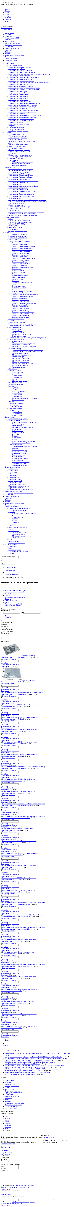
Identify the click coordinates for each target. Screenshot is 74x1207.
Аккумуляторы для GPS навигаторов (20, 70)
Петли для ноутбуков (19, 336)
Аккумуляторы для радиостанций (19, 101)
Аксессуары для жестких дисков (19, 220)
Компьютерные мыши (12, 48)
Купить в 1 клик (6, 664)
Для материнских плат (19, 391)
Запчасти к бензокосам (19, 244)
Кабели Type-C (13, 470)
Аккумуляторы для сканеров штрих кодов (22, 107)
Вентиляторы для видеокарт (17, 236)
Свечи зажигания (18, 279)
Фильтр (3, 621)
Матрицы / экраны (14, 348)
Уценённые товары (11, 60)
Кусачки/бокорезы (18, 425)
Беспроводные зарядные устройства (20, 170)
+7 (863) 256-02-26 (7, 1152)
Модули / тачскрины (15, 370)
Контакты (8, 19)
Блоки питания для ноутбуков (18, 182)
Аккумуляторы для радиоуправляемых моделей (24, 103)
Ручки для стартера (18, 277)
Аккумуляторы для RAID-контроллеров (21, 72)
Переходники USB (14, 482)
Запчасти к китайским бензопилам (23, 258)
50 (23, 592)
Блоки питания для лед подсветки (19, 179)
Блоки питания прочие (16, 198)
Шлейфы (11, 410)
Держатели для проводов (16, 143)
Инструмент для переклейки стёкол (24, 422)
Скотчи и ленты (13, 531)
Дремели (15, 448)
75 (27, 590)
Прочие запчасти (18, 274)
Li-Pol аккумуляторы (15, 65)
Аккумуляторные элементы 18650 (19, 67)
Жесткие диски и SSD (12, 38)
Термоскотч (16, 538)
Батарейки (11, 126)
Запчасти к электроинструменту (23, 267)
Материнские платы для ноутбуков (23, 343)
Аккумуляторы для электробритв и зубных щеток (24, 115)
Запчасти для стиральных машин (23, 313)
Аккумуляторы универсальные (18, 124)
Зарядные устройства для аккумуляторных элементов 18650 (28, 201)
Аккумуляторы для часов (16, 113)
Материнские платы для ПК (21, 344)
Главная (7, 9)
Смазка (10, 539)
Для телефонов (17, 331)
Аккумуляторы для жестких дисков (20, 79)
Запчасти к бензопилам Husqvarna (23, 246)
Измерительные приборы (20, 451)
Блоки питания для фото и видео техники (22, 191)
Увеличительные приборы (21, 443)
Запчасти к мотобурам (19, 262)
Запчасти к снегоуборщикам (21, 263)
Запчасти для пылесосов (20, 310)
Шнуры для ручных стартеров (22, 291)
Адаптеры (15, 388)
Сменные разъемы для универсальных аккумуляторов (26, 212)
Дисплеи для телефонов (20, 353)
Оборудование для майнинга (14, 55)
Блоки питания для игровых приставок (21, 176)
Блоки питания (10, 36)
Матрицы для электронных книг (23, 363)
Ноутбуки (8, 53)
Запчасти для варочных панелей (23, 296)
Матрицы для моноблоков (20, 360)
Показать (8, 616)
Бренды (7, 16)
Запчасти (8, 40)
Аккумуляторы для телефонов (18, 108)
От (2, 612)
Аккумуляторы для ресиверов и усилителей (22, 105)
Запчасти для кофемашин (20, 300)
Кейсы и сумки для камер (16, 148)
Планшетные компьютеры (13, 57)
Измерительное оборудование (18, 419)
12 (10, 599)
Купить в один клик (22, 1187)
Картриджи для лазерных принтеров (20, 493)
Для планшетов (17, 375)
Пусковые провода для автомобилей (20, 157)
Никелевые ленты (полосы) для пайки (24, 513)
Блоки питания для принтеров (18, 188)
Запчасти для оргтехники (20, 307)
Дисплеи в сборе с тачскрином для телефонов (27, 351)
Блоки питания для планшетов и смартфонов (23, 186)
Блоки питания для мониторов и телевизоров (23, 181)
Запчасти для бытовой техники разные (25, 294)
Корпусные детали (14, 327)
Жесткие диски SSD (15, 227)
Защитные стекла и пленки (17, 146)
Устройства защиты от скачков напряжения (22, 215)
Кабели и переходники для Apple (19, 207)
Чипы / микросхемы (15, 408)
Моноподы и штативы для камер (19, 150)
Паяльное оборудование (20, 458)
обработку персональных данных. (23, 1185)
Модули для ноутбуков (19, 381)
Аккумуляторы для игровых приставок (21, 81)
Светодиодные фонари (19, 165)
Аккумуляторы (9, 33)
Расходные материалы (12, 58)
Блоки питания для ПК (16, 184)
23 (22, 606)
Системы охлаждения (15, 403)
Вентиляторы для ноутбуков (17, 238)
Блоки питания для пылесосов (18, 189)
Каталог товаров (6, 28)
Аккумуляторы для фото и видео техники (22, 112)
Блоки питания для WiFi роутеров (19, 174)
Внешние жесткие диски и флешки (20, 222)
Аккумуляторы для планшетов (18, 94)
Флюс (14, 524)
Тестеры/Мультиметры (19, 463)
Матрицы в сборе (18, 357)
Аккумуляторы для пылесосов (18, 98)
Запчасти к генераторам (20, 255)
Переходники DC (14, 210)
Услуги (7, 14)
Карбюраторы (16, 269)
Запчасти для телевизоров (20, 315)
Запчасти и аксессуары (19, 450)
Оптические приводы (15, 384)
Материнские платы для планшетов (24, 346)
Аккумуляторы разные (15, 122)
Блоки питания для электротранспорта (21, 196)
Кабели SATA (13, 469)
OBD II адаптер (17, 407)
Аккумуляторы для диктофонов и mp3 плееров (23, 77)
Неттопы (8, 52)
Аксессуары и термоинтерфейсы (19, 508)
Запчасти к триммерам (19, 265)
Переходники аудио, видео (17, 484)
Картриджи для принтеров (13, 45)
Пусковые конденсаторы (20, 275)
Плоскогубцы (16, 438)
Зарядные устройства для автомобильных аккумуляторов (27, 200)
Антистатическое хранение (17, 510)
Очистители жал (17, 517)
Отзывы (7, 11)
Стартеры (15, 281)
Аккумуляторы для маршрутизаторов (20, 86)
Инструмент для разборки (20, 424)
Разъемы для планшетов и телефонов (24, 398)
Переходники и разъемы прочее (18, 486)
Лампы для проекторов (16, 339)
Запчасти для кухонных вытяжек (23, 301)
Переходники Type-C (15, 481)
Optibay (10, 219)
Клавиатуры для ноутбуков (17, 322)
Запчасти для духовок (19, 298)
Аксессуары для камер (15, 139)
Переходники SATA (15, 479)
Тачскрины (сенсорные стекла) (18, 551)
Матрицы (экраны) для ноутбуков (23, 355)
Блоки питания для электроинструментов (22, 193)
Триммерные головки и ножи (22, 282)
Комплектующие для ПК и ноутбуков (20, 325)
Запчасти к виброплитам (20, 253)
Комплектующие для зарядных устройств (22, 324)
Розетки (11, 401)
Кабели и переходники (12, 43)
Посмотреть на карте (8, 1144)
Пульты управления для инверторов (20, 155)
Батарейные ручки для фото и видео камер (22, 141)
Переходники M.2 (14, 477)
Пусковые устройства (15, 158)
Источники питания (19, 453)
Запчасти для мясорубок (20, 305)
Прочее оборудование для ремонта (23, 441)
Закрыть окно (5, 1189)
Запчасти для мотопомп (20, 243)
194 (13, 593)
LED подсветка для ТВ (16, 134)
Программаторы (17, 460)
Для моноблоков (17, 372)
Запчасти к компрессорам (20, 260)
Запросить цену (18, 1203)
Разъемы (11, 386)
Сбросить (8, 617)
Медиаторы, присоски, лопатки (22, 427)
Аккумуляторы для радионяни (18, 100)
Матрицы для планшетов (20, 362)
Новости (7, 21)
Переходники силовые (15, 488)
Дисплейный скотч (18, 534)
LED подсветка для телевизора (22, 162)
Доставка (8, 17)
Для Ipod (15, 389)
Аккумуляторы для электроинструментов (22, 117)
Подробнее (4, 663)
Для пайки (11, 512)
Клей (10, 525)
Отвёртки (15, 434)
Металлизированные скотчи (21, 536)
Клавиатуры (9, 46)
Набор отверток (17, 431)
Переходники (12, 475)
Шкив (14, 289)
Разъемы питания (18, 400)
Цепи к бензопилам (18, 286)
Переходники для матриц (20, 365)
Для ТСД (15, 379)
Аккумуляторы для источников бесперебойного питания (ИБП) (29, 82)
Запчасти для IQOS (14, 239)
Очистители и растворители (17, 527)
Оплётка (15, 515)
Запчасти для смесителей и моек (23, 312)
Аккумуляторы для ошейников (18, 93)
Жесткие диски (13, 225)
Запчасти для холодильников (21, 317)
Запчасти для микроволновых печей (24, 303)
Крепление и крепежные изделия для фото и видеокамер (27, 338)
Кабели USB (12, 472)
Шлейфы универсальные (16, 543)
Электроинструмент (15, 444)
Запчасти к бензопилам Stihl (21, 251)
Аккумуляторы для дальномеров (19, 76)
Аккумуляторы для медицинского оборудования (24, 88)
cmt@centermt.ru (49, 1137)
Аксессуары (9, 34)
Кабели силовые (13, 474)
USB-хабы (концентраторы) (17, 136)
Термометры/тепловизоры (20, 462)
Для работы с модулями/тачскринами (24, 446)
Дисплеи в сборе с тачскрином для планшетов (27, 350)
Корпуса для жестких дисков (17, 231)
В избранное (5, 666)
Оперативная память (15, 382)
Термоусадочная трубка (16, 541)
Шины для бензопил (19, 288)
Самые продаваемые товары (10, 1050)
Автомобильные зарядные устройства (20, 169)
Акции (7, 12)
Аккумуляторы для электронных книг (21, 119)
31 (21, 604)
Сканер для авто (13, 405)
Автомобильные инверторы (17, 234)
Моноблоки (8, 50)
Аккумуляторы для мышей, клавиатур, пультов (23, 89)
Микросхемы (12, 369)
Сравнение (15, 664)
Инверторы (12, 320)
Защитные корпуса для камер (18, 144)
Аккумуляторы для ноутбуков (18, 91)
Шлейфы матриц (17, 415)
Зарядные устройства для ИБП (18, 203)
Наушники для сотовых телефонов (19, 151)
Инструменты (9, 41)
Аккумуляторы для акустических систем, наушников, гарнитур (29, 74)
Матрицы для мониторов (20, 358)
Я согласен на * (19, 1185)
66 (16, 600)
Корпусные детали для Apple (21, 334)
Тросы (14, 284)
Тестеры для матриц (19, 367)
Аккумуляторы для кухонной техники (21, 84)
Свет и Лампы (13, 160)
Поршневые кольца (18, 272)
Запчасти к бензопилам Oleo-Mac (23, 248)
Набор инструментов (19, 429)
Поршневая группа (18, 270)
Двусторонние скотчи (19, 532)
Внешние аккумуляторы (16, 127)
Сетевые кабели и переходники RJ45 (20, 489)
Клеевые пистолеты (18, 455)
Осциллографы (17, 456)
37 (9, 595)
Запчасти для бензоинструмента (19, 241)
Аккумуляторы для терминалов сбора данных (23, 110)
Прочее (14, 439)
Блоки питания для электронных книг (21, 194)
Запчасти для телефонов (16, 319)
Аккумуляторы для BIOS (16, 69)
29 (24, 597)
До (22, 612)
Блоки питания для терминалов (18, 172)
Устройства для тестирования (18, 131)
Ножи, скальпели (18, 432)
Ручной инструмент (15, 420)
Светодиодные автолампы (21, 163)
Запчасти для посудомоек (20, 308)
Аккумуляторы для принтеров (18, 96)
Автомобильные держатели (17, 138)
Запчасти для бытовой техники (18, 293)
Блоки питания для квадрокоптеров (20, 177)
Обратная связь (6, 1150)
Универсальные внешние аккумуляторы (21, 213)
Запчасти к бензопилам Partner (22, 250)
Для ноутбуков (17, 329)
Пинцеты (15, 436)
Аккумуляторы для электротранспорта (21, 120)
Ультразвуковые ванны (19, 465)
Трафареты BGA (17, 522)
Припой (15, 519)
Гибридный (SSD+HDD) (16, 224)
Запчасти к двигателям (19, 257)
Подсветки (12, 153)
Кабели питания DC (15, 208)
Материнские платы (15, 341)
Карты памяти (13, 229)
